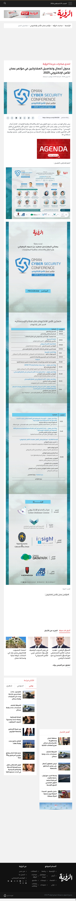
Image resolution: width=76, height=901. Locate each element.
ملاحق (34, 880)
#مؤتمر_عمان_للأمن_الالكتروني (57, 594)
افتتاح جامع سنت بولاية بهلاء (15, 742)
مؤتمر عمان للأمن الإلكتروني (40, 25)
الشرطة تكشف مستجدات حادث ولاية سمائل (49, 754)
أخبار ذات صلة (64, 630)
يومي (31, 685)
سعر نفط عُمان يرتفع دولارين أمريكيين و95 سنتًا (13, 755)
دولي (53, 885)
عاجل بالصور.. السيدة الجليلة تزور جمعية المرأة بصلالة (49, 794)
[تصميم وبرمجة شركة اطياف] (8, 895)
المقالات (34, 871)
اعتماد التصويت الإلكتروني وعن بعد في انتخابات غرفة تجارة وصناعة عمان (17, 654)
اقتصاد (52, 880)
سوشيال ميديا (43, 876)
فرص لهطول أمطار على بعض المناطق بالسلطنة (49, 766)
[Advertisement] (36, 44)
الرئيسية (68, 25)
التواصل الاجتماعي (18, 878)
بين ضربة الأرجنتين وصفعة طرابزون (14, 730)
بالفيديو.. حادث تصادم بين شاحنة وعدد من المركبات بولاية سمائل (14, 695)
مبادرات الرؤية (58, 25)
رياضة (44, 871)
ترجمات (43, 880)
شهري (9, 685)
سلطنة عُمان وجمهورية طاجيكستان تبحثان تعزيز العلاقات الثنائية (49, 742)
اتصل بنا (22, 875)
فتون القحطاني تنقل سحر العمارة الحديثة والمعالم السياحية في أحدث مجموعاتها (13, 768)
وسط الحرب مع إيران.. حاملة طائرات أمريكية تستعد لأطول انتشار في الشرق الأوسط (49, 780)
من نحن (22, 871)
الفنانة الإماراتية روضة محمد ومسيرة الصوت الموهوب (13, 719)
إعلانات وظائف (34, 885)
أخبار (53, 876)
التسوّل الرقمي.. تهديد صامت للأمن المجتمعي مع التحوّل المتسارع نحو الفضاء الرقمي (60, 654)
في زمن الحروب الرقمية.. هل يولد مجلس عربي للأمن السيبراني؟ (38, 653)
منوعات (43, 885)
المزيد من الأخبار (51, 630)
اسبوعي (20, 685)
